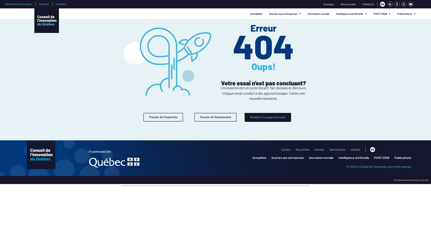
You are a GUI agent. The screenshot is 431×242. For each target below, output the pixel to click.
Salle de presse (337, 149)
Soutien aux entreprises (283, 13)
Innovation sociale (318, 13)
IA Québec (61, 4)
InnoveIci (44, 4)
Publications (404, 13)
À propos (328, 4)
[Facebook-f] (397, 4)
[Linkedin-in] (390, 4)
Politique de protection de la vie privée (411, 180)
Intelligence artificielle (349, 13)
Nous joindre (348, 4)
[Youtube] (410, 4)
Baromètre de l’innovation (18, 4)
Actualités (256, 13)
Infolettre (368, 4)
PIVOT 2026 (380, 13)
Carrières (319, 149)
